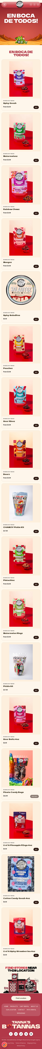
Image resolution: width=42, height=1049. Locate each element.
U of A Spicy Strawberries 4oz (19, 951)
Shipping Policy (31, 1043)
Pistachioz (9, 580)
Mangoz (7, 262)
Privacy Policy (10, 1043)
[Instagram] (16, 1034)
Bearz (6, 474)
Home (6, 1006)
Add (36, 107)
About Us (34, 1006)
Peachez (8, 368)
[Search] (34, 4)
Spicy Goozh (9, 103)
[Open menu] (4, 4)
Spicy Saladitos (11, 315)
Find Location (21, 998)
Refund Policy (21, 1045)
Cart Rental (24, 1006)
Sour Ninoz (9, 421)
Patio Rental (31, 1010)
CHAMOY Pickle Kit (13, 527)
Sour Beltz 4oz (11, 739)
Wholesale (21, 1013)
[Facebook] (11, 1034)
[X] (26, 1034)
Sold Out (34, 796)
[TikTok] (21, 1034)
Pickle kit (8, 686)
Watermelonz (10, 156)
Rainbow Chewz (11, 209)
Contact (21, 1010)
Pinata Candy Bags (13, 792)
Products (14, 1006)
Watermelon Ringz (13, 633)
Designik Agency (35, 1040)
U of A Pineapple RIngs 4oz (17, 845)
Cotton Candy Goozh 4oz (16, 898)
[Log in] (30, 4)
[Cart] (38, 4)
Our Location (11, 1010)
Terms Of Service (21, 1043)
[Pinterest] (31, 1034)
